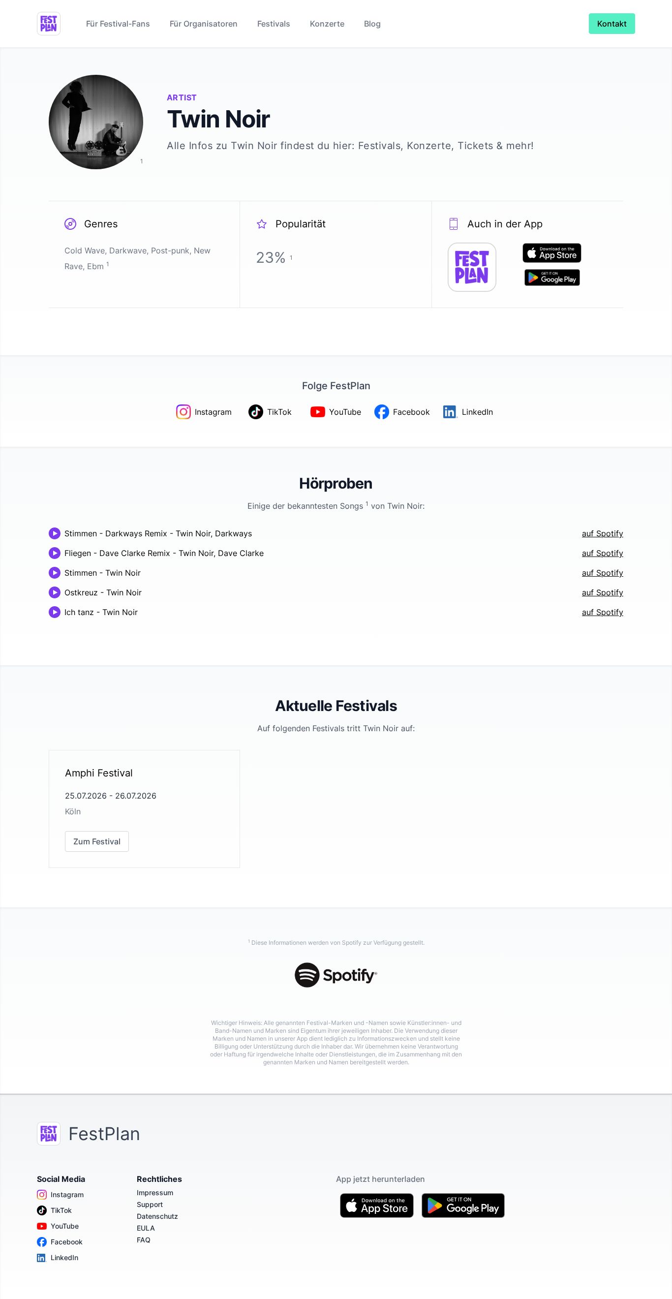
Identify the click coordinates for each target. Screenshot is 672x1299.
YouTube (65, 1226)
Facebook (67, 1241)
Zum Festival (97, 841)
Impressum (155, 1192)
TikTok (61, 1210)
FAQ (144, 1240)
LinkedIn (64, 1257)
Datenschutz (157, 1216)
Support (150, 1204)
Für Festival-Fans (118, 24)
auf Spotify (602, 533)
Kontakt (612, 24)
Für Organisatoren (204, 24)
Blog (372, 24)
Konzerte (327, 24)
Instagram (67, 1194)
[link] (144, 809)
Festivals (273, 24)
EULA (146, 1228)
